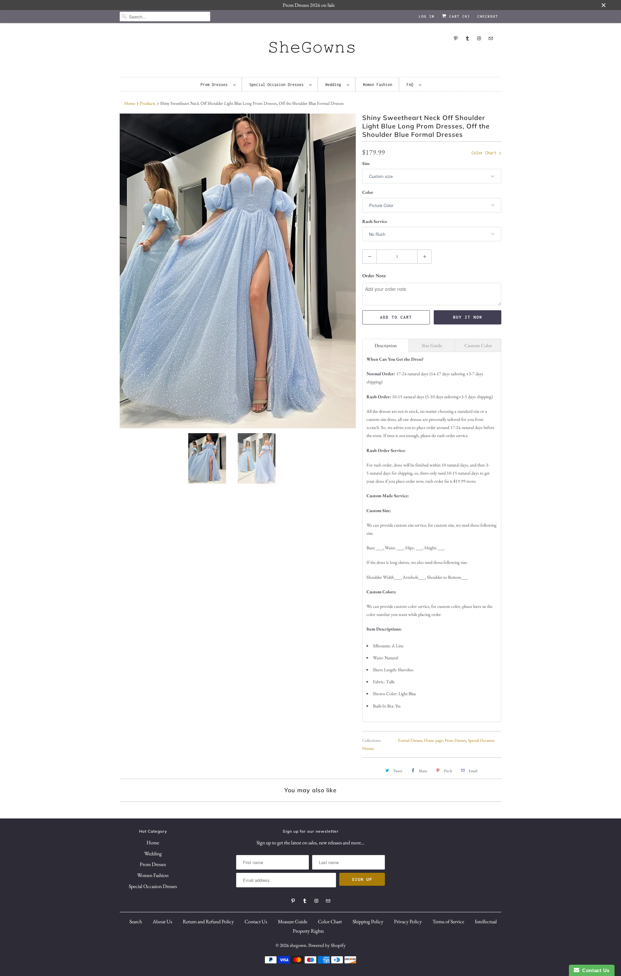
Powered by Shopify (327, 945)
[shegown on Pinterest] (456, 38)
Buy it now (467, 317)
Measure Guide (292, 921)
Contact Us (256, 921)
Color (367, 192)
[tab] (385, 345)
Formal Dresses (410, 740)
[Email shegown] (490, 38)
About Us (162, 921)
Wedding (334, 84)
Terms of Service (448, 921)
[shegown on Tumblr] (467, 38)
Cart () (458, 16)
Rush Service (374, 221)
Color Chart (485, 152)
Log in (426, 16)
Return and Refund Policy (208, 921)
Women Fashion (377, 84)
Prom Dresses (215, 84)
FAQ (411, 84)
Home (153, 842)
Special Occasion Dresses (277, 84)
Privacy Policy (408, 921)
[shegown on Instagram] (479, 38)
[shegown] (310, 49)
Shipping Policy (368, 921)
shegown (298, 945)
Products (148, 103)
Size (366, 163)
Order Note (374, 275)
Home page (433, 740)
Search (135, 921)
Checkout (487, 16)
